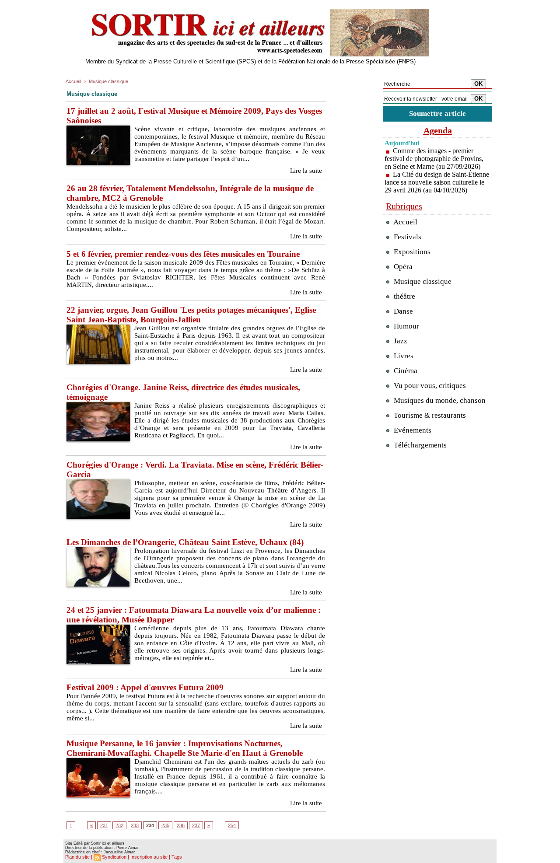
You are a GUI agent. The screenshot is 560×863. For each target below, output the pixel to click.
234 (150, 825)
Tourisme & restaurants (429, 415)
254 (232, 825)
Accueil (73, 81)
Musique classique (108, 81)
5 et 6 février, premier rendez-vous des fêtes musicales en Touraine (183, 254)
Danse (402, 311)
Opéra (402, 266)
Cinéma (404, 371)
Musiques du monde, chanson (439, 400)
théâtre (403, 296)
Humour (405, 326)
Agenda (438, 130)
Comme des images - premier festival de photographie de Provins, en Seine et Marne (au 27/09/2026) (434, 158)
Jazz (399, 341)
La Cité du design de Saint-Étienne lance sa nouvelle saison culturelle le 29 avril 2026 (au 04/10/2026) (437, 182)
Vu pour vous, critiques (429, 385)
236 (181, 825)
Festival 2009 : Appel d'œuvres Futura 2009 (145, 687)
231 (104, 825)
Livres (402, 356)
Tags (177, 857)
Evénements (411, 430)
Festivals (406, 237)
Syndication (114, 857)
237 (196, 825)
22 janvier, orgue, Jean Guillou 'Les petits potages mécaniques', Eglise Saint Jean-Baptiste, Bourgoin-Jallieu (191, 314)
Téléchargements (419, 445)
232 (119, 825)
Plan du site (77, 857)
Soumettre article (437, 113)
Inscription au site (149, 857)
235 (165, 825)
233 (135, 825)
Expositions (411, 252)
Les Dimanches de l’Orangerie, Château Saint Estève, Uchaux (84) (185, 542)
